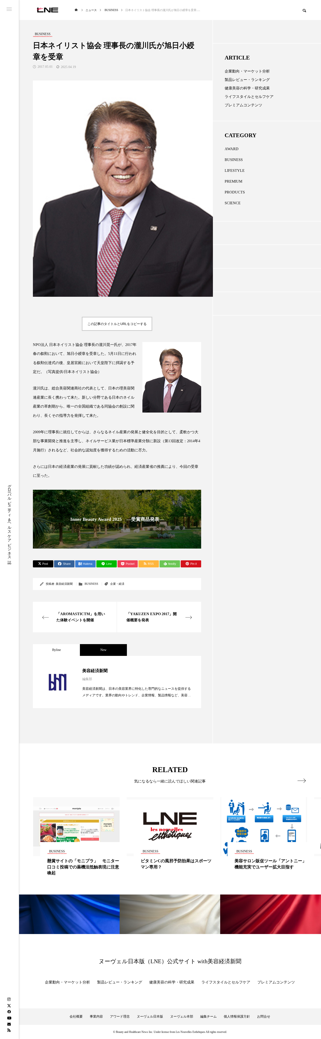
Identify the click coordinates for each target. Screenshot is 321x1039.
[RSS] (9, 1030)
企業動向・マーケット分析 (247, 71)
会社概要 (76, 1016)
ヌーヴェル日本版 (150, 1016)
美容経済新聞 (64, 584)
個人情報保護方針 (237, 1016)
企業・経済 (117, 584)
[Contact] (9, 1024)
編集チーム (208, 1016)
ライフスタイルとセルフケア (249, 97)
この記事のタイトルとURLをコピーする (117, 324)
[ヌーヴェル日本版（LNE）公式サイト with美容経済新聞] (47, 10)
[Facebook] (9, 1012)
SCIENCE (233, 203)
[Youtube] (9, 1018)
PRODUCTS (235, 192)
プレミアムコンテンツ (243, 105)
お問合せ (263, 1016)
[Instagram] (9, 999)
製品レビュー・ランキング (247, 80)
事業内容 (96, 1016)
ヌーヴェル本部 (181, 1016)
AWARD (232, 149)
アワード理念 (120, 1016)
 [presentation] (302, 780)
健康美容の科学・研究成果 (247, 88)
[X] (9, 1005)
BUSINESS (91, 584)
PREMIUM (233, 181)
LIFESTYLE (235, 170)
